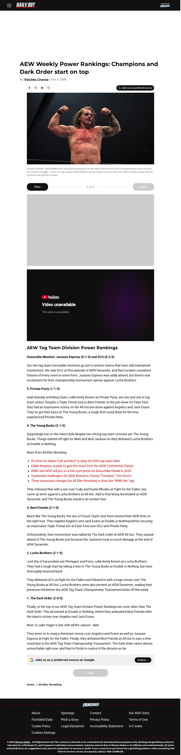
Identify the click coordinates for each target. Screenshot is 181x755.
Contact (95, 713)
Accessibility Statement (106, 726)
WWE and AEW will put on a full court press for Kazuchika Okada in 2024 (81, 471)
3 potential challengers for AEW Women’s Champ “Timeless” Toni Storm (81, 476)
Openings (67, 713)
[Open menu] (9, 5)
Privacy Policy (99, 719)
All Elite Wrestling (50, 684)
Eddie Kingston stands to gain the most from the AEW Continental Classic (82, 466)
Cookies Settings (43, 732)
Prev (37, 187)
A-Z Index (135, 726)
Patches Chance (36, 79)
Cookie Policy (41, 726)
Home (31, 684)
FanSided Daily (42, 719)
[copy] (48, 87)
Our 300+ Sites (139, 713)
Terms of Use (138, 719)
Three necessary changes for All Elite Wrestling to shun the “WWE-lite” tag (82, 481)
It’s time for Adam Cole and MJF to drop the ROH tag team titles (75, 461)
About (36, 713)
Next (143, 187)
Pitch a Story (70, 719)
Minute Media (22, 742)
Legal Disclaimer (72, 726)
